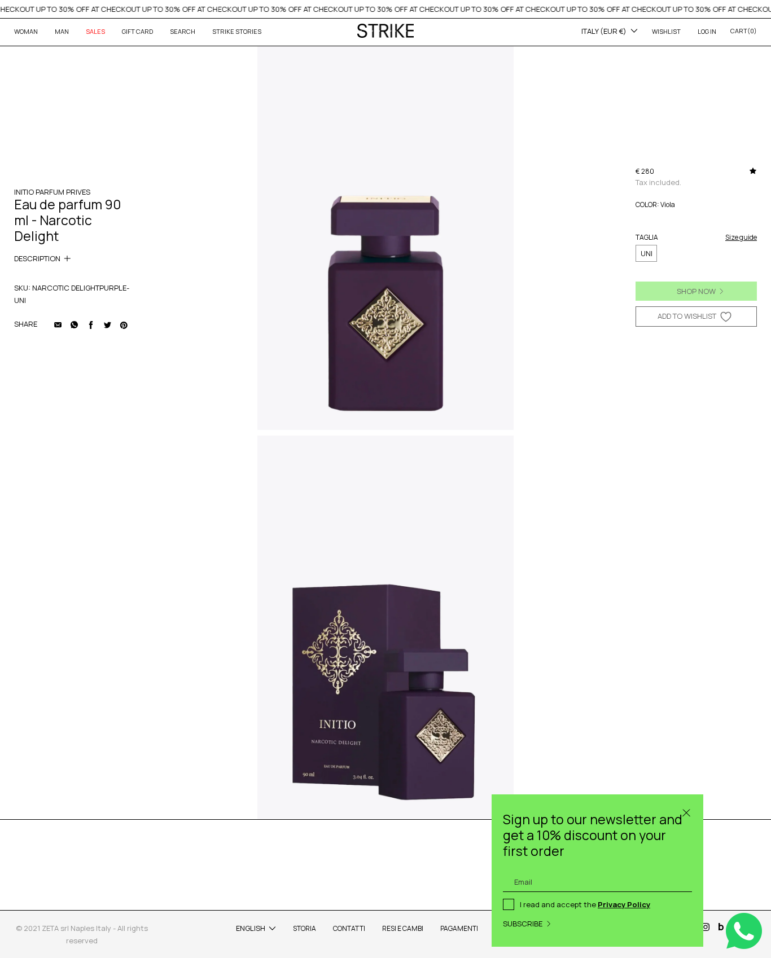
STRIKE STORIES (236, 31)
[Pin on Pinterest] (124, 324)
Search (182, 31)
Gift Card (137, 31)
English (250, 928)
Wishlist (666, 31)
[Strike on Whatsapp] (74, 324)
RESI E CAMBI (402, 928)
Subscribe (522, 924)
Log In (707, 31)
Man (62, 31)
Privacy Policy (624, 904)
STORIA (304, 928)
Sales (95, 31)
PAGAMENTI (459, 928)
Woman (26, 31)
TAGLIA (647, 237)
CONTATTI (349, 928)
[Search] (686, 811)
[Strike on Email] (58, 324)
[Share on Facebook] (91, 324)
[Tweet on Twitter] (107, 324)
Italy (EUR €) (604, 31)
